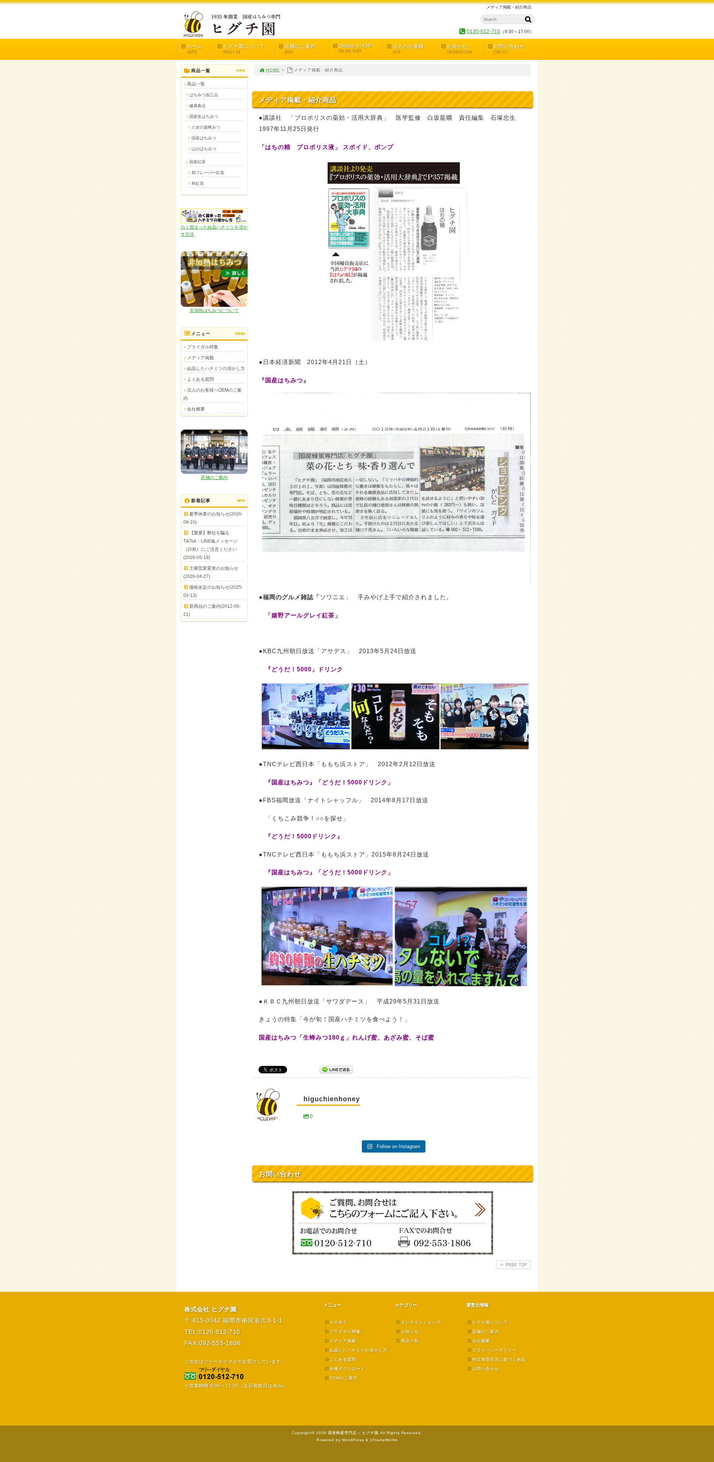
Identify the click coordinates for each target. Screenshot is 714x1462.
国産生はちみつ (203, 116)
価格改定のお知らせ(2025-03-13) (213, 591)
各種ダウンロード (347, 1368)
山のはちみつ (204, 149)
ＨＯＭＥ (338, 1322)
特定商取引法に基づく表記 (499, 1359)
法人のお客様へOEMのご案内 (212, 394)
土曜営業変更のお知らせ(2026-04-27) (210, 572)
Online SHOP (355, 48)
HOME (273, 70)
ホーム (195, 49)
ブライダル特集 (202, 347)
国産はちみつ (204, 138)
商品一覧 (196, 84)
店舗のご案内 (300, 49)
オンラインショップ (421, 1322)
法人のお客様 (408, 49)
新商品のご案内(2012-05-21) (212, 610)
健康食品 (197, 105)
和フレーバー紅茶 (208, 172)
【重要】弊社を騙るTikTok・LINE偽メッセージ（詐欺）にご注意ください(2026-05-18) (210, 545)
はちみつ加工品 (203, 95)
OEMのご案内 (343, 1378)
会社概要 (196, 409)
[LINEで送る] (336, 1069)
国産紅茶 (197, 162)
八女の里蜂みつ (206, 127)
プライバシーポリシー (494, 1350)
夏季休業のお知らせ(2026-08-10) (213, 518)
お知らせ (459, 49)
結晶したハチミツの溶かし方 (216, 368)
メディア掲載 (200, 357)
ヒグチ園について (244, 49)
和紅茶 (198, 183)
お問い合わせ (509, 49)
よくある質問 (200, 379)
